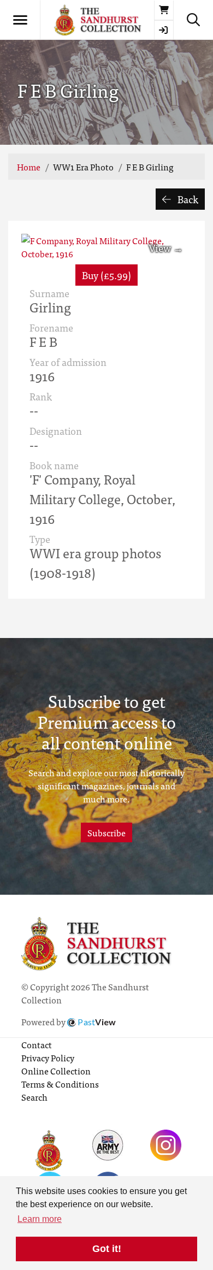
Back (186, 199)
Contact (36, 1044)
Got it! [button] (106, 1248)
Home (28, 167)
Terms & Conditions (60, 1084)
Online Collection (56, 1071)
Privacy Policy (47, 1057)
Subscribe (106, 832)
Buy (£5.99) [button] (106, 275)
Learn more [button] (39, 1219)
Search (34, 1097)
